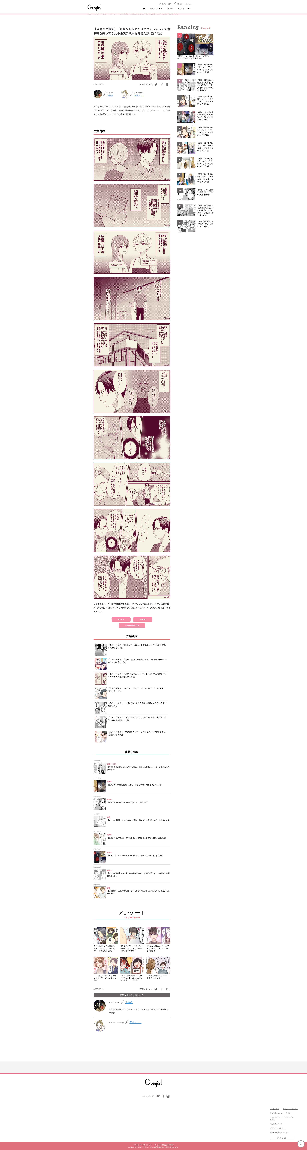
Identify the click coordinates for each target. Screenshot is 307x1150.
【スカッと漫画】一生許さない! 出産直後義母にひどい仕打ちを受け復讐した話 (137, 704)
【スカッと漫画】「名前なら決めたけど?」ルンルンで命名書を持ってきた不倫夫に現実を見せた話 (137, 675)
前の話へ (121, 619)
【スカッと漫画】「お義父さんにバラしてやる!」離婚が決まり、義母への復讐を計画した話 (137, 718)
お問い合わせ (281, 1138)
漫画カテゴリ (156, 8)
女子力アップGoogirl (93, 14)
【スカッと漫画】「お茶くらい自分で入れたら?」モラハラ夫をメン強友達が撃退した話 (137, 660)
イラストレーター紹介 (184, 4)
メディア (279, 1124)
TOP (144, 8)
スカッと (112, 14)
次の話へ (143, 619)
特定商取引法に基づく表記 (279, 1132)
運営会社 (289, 1113)
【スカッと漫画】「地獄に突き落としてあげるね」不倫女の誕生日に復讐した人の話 (136, 733)
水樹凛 (110, 95)
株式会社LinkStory (168, 1145)
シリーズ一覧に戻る (132, 625)
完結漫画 (169, 8)
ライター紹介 (166, 4)
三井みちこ (139, 95)
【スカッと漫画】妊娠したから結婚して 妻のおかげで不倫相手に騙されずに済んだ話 (137, 646)
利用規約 (273, 1124)
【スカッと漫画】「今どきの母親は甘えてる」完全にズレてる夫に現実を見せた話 (136, 689)
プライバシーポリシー (277, 1128)
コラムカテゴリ (184, 8)
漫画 (104, 14)
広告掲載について (276, 1113)
